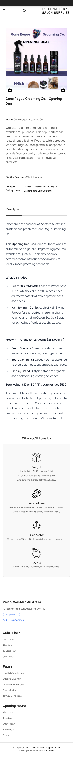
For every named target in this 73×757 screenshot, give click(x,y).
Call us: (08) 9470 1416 (13, 620)
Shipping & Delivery (12, 678)
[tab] (13, 210)
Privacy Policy (9, 690)
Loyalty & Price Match (13, 673)
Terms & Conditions (12, 695)
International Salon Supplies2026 (43, 747)
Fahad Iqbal (48, 750)
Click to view (34, 177)
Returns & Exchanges (13, 684)
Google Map (8, 656)
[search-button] (24, 10)
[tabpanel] (36, 321)
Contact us (8, 639)
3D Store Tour (9, 650)
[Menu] (5, 10)
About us (7, 645)
